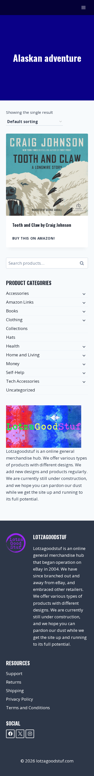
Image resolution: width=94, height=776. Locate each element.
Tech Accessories (22, 381)
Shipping (15, 690)
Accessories (17, 293)
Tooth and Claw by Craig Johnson (41, 225)
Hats (10, 337)
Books (12, 311)
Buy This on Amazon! (33, 238)
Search (83, 263)
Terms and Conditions (28, 707)
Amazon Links (20, 302)
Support (14, 673)
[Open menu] (83, 7)
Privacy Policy (19, 699)
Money (13, 363)
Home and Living (23, 355)
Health (12, 346)
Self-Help (15, 372)
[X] (20, 734)
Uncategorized (20, 390)
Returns (13, 682)
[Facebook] (10, 734)
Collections (17, 328)
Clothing (14, 319)
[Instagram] (30, 734)
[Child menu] (83, 293)
